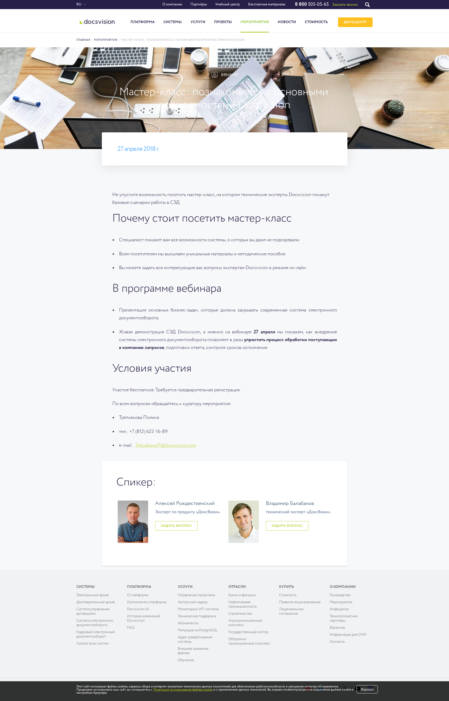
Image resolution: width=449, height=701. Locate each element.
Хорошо (367, 689)
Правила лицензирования (300, 602)
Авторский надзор (193, 602)
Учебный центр (227, 4)
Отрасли (237, 587)
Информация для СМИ (348, 635)
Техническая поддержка (197, 616)
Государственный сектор (248, 632)
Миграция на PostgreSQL (198, 630)
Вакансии (337, 627)
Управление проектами (196, 595)
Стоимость (316, 22)
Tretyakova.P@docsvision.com (165, 445)
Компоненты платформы (147, 602)
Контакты (337, 642)
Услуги (197, 22)
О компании (172, 4)
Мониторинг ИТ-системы (198, 609)
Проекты (223, 22)
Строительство (240, 613)
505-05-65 (312, 4)
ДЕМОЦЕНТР (355, 22)
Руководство (340, 595)
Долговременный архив (95, 602)
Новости (287, 22)
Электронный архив (92, 595)
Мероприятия (255, 22)
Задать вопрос (176, 526)
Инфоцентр (339, 609)
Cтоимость (287, 595)
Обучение (186, 660)
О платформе (137, 595)
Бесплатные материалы (266, 4)
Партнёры (198, 4)
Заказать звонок (345, 5)
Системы (172, 22)
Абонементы (188, 623)
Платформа (142, 22)
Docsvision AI (138, 609)
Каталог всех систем (92, 643)
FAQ (130, 627)
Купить (286, 587)
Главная (83, 39)
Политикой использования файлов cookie (183, 689)
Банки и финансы (242, 595)
